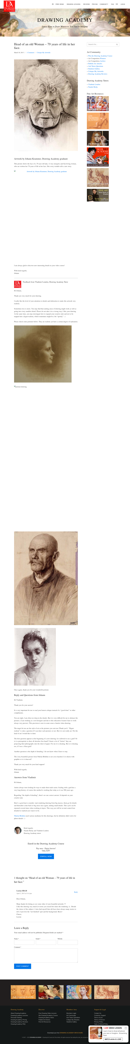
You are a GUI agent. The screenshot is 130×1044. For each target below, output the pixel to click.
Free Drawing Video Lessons (48, 1013)
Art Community (71, 1015)
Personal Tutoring (16, 1017)
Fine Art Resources (45, 1022)
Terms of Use (98, 1017)
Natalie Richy (93, 87)
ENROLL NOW (46, 856)
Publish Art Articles (95, 63)
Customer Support (100, 1015)
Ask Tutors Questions (95, 66)
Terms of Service (99, 1020)
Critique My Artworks (43, 52)
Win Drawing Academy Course (48, 1015)
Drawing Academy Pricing (19, 1020)
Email (38, 939)
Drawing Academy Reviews (97, 74)
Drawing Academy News (46, 1017)
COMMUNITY (104, 4)
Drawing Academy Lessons (19, 1015)
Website (60, 939)
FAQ (112, 4)
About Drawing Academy (18, 1013)
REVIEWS (86, 4)
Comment (17, 947)
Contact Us (97, 1013)
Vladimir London (94, 84)
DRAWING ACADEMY (65, 19)
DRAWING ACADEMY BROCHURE (71, 1033)
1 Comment (30, 52)
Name (16, 939)
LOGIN (123, 4)
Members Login (71, 1013)
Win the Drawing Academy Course (100, 56)
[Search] (117, 44)
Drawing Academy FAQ (18, 1024)
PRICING (95, 4)
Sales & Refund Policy (101, 1024)
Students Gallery (94, 68)
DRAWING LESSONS (73, 4)
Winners (103, 58)
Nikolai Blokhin (19, 816)
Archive (102, 61)
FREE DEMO (60, 4)
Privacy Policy (98, 1022)
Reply (76, 892)
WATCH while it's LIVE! (113, 1039)
